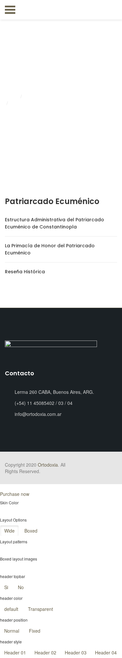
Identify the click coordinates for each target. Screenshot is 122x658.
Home (12, 96)
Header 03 (76, 652)
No (21, 587)
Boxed (30, 530)
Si (6, 587)
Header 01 (15, 652)
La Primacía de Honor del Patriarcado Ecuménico (50, 249)
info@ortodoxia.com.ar (38, 414)
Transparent (40, 609)
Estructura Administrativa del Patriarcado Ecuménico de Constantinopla (54, 223)
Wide (9, 530)
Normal (11, 630)
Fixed (34, 630)
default (11, 609)
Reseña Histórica (25, 271)
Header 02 (45, 652)
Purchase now (14, 494)
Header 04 (106, 652)
